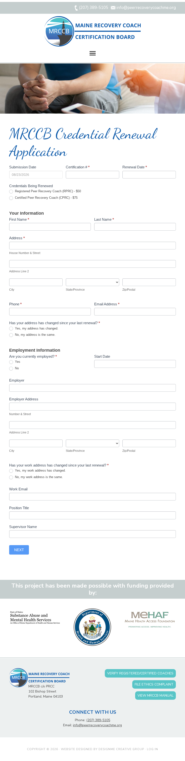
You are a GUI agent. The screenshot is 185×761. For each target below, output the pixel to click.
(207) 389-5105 (98, 720)
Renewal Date (134, 167)
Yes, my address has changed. (36, 328)
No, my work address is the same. (38, 477)
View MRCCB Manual (155, 695)
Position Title (19, 508)
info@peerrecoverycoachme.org (97, 725)
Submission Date (22, 167)
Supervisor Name (23, 527)
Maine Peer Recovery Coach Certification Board (92, 31)
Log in (152, 749)
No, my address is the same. (34, 334)
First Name (19, 219)
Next (19, 550)
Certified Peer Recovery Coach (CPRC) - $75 (46, 197)
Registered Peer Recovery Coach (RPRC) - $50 (47, 191)
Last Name (104, 219)
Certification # (78, 167)
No (16, 368)
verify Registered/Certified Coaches (140, 673)
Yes (17, 361)
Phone (15, 304)
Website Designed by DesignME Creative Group (102, 749)
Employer (16, 380)
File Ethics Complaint (154, 684)
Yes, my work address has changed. (40, 470)
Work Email (18, 489)
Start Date (102, 356)
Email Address (106, 304)
